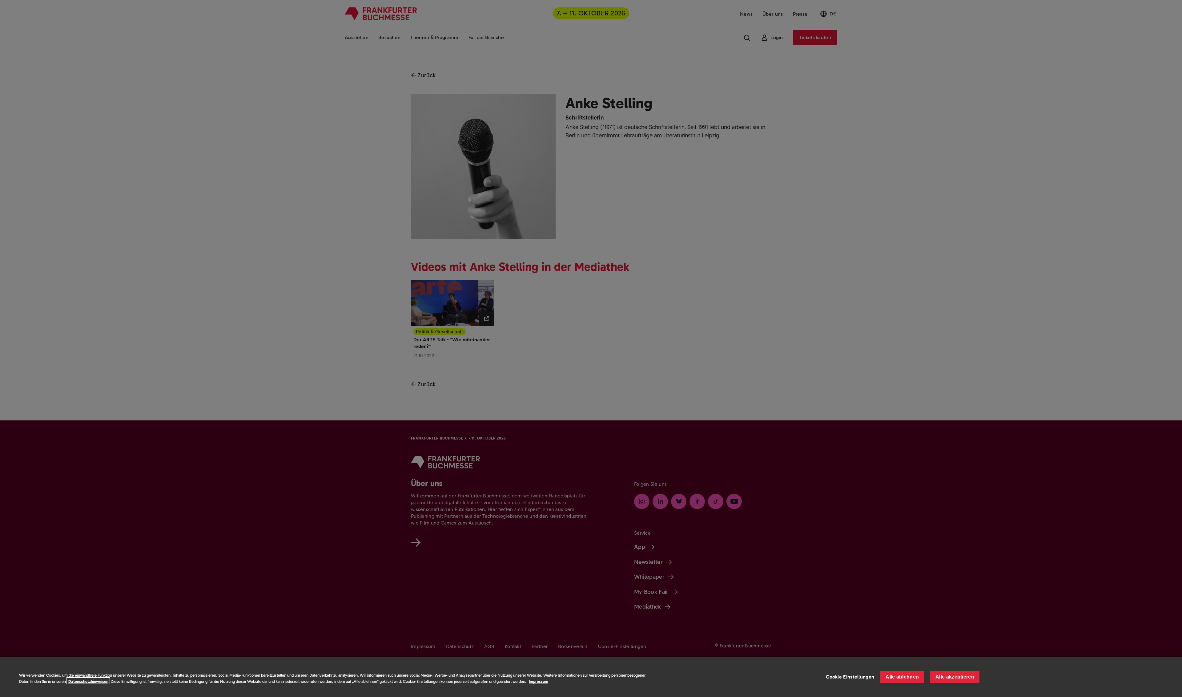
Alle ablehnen (902, 676)
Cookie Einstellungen (850, 677)
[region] (591, 677)
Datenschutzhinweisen (88, 681)
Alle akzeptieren (954, 676)
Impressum (538, 681)
